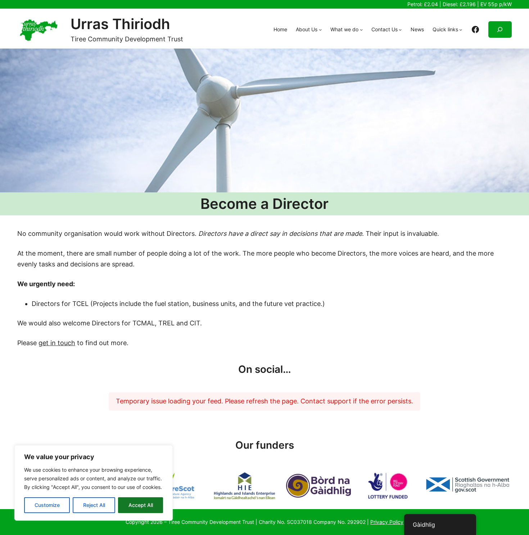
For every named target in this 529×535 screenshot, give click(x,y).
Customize (47, 505)
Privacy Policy (386, 522)
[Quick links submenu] (460, 29)
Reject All (94, 505)
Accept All (140, 505)
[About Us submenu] (320, 29)
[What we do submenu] (361, 29)
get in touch (57, 343)
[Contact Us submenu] (400, 29)
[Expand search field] (500, 29)
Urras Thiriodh (120, 24)
